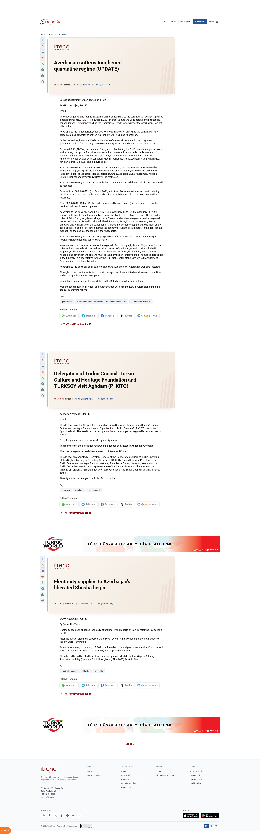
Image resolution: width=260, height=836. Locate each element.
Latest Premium (93, 775)
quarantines (67, 302)
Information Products (165, 775)
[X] (55, 815)
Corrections (126, 787)
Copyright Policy (197, 779)
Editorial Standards (129, 783)
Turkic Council (94, 490)
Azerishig (99, 671)
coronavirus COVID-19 (140, 302)
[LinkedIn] (73, 815)
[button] (42, 40)
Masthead (125, 775)
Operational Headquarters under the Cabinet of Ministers (101, 302)
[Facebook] (49, 815)
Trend (79, 123)
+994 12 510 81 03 (48, 794)
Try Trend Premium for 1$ (77, 324)
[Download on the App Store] (191, 815)
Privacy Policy (196, 775)
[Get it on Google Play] (210, 815)
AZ (211, 826)
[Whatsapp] (43, 815)
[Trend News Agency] (48, 769)
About (123, 771)
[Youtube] (61, 815)
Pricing (158, 771)
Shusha (86, 671)
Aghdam (78, 490)
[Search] (165, 21)
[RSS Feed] (79, 815)
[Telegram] (67, 815)
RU (216, 826)
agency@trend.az (47, 797)
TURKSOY (66, 490)
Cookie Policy (195, 783)
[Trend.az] (50, 22)
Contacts (125, 779)
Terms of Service (197, 771)
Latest (89, 771)
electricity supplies (70, 671)
